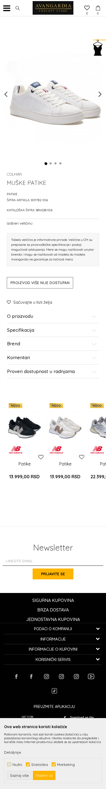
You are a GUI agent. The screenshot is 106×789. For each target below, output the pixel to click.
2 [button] (50, 163)
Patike (12, 194)
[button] (17, 8)
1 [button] (46, 163)
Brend (13, 343)
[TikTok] (54, 690)
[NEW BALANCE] (15, 450)
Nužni (17, 764)
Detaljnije (12, 752)
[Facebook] (16, 676)
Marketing (66, 764)
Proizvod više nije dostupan (40, 282)
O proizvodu (20, 316)
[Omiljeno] (87, 8)
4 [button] (60, 163)
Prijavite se (53, 573)
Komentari (18, 357)
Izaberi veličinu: (20, 223)
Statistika (39, 764)
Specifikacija (20, 330)
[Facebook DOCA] (31, 676)
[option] (53, 93)
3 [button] (55, 163)
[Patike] (24, 427)
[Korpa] (97, 3)
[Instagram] (46, 676)
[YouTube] (91, 676)
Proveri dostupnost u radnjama (41, 371)
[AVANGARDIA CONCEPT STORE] (53, 8)
